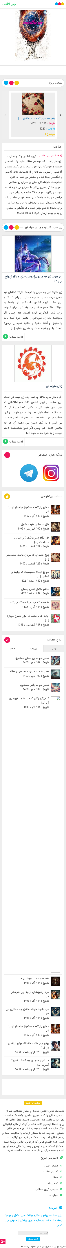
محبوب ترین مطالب (47, 1189)
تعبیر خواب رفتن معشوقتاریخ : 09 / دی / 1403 (34, 687)
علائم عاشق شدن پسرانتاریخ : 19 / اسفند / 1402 (34, 591)
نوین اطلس (9, 4)
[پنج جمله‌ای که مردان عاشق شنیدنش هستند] (33, 104)
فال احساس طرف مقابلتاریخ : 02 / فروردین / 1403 (33, 526)
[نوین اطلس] (33, 35)
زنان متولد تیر (54, 386)
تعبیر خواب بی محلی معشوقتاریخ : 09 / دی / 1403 (32, 660)
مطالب (54, 1178)
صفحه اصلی (51, 1166)
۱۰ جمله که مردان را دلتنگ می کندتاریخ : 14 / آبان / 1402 (29, 604)
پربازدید (33, 648)
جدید (53, 648)
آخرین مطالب (50, 1172)
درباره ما (53, 1195)
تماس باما (52, 1183)
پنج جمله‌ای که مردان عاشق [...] (36, 118)
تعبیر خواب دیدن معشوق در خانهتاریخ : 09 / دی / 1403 (29, 673)
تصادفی (12, 648)
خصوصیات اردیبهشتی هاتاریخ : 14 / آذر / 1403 (34, 980)
